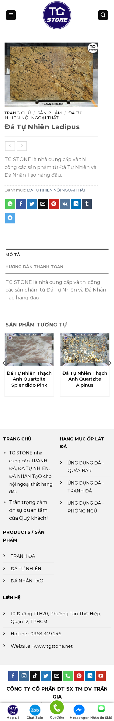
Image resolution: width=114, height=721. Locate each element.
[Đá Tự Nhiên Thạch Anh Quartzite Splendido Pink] (29, 350)
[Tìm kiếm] (103, 15)
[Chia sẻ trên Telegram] (10, 218)
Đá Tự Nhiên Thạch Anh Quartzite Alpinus (84, 379)
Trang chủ (18, 112)
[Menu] (11, 15)
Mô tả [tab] (12, 254)
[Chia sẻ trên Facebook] (21, 204)
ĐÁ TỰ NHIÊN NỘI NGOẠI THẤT (43, 115)
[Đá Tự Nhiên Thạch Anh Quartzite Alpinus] (84, 350)
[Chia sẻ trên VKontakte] (65, 204)
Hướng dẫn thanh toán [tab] (34, 266)
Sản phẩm (49, 112)
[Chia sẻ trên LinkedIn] (76, 204)
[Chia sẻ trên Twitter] (32, 204)
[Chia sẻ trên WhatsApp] (10, 204)
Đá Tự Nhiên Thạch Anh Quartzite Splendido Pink (29, 379)
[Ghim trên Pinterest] (54, 204)
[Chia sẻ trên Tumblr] (87, 204)
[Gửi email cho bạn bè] (43, 204)
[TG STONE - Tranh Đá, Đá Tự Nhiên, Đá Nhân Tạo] (57, 15)
